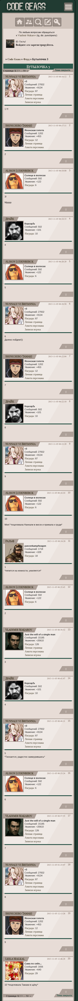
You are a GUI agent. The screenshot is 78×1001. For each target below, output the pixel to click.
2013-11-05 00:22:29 (57, 443)
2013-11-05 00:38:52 (56, 629)
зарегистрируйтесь (42, 45)
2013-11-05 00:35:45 (56, 587)
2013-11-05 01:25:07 (56, 864)
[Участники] (29, 22)
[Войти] (57, 22)
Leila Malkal (15, 958)
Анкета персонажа (34, 98)
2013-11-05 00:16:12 (57, 76)
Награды (29, 91)
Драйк (9, 219)
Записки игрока (33, 102)
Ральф (9, 541)
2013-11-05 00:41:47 (56, 678)
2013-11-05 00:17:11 (57, 125)
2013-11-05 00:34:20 (56, 541)
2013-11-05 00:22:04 (57, 356)
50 (24, 70)
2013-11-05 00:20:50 (57, 303)
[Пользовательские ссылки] (68, 6)
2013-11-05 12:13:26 (56, 913)
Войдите (21, 45)
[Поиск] (38, 22)
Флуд (26, 59)
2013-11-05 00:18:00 (57, 170)
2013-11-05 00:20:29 (57, 261)
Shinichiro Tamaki (18, 125)
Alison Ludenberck (19, 170)
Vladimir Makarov (27, 35)
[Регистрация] (47, 22)
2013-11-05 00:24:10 (56, 492)
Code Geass (14, 59)
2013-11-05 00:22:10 (57, 401)
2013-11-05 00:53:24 (56, 773)
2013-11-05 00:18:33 (57, 218)
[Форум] (19, 22)
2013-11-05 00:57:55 (56, 815)
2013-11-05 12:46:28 (56, 958)
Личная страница (33, 94)
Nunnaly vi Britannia (20, 76)
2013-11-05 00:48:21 (56, 721)
